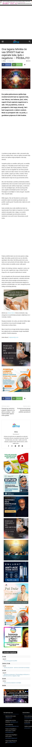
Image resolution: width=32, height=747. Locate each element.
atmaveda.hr (27, 728)
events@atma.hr (9, 732)
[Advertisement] (16, 22)
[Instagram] (12, 446)
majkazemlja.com (13, 337)
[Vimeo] (19, 446)
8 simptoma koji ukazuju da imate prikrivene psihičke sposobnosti (23, 410)
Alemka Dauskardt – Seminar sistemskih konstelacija (16, 667)
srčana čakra (11, 313)
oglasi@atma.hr (14, 722)
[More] (25, 64)
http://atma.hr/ (16, 434)
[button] (2, 41)
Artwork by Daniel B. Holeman (8, 90)
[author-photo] (16, 429)
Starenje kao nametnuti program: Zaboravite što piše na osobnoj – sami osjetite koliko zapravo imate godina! (8, 412)
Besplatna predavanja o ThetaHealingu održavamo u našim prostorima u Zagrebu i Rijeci (16, 675)
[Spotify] (16, 446)
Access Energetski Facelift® (10, 660)
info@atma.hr (8, 718)
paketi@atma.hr (12, 742)
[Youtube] (23, 446)
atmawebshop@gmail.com (12, 726)
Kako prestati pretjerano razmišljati (12, 682)
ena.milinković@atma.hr (11, 738)
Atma (4, 60)
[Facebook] (9, 446)
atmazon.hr (27, 723)
